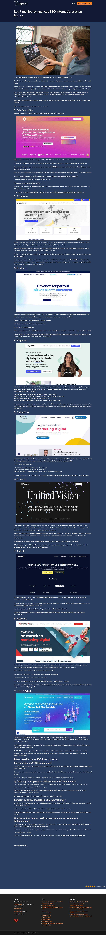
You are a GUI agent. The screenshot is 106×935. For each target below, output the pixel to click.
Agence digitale (46, 919)
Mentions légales (25, 932)
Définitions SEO (46, 917)
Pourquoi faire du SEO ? (48, 905)
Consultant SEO (46, 913)
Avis (73, 3)
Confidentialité (35, 932)
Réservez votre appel (84, 3)
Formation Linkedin (47, 921)
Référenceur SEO (46, 915)
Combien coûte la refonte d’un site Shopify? (32, 872)
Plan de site (17, 932)
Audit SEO (45, 911)
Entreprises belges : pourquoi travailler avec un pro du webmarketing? (41, 862)
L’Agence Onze (18, 160)
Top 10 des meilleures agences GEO (29, 852)
